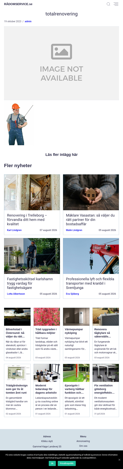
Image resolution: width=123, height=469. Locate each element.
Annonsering (83, 441)
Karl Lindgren (14, 230)
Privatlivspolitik (67, 463)
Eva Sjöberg (72, 293)
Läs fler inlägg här (61, 154)
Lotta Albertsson (16, 293)
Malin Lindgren (74, 230)
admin (28, 21)
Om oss (83, 446)
